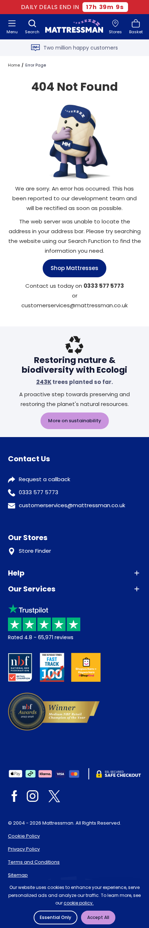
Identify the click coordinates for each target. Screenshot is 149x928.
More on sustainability (74, 420)
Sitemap (18, 875)
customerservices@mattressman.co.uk (72, 505)
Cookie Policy (24, 836)
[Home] (74, 26)
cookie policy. (79, 903)
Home (14, 65)
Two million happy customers (80, 47)
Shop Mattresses (74, 268)
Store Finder (35, 551)
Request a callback (44, 479)
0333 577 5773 (38, 492)
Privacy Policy (24, 849)
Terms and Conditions (34, 862)
